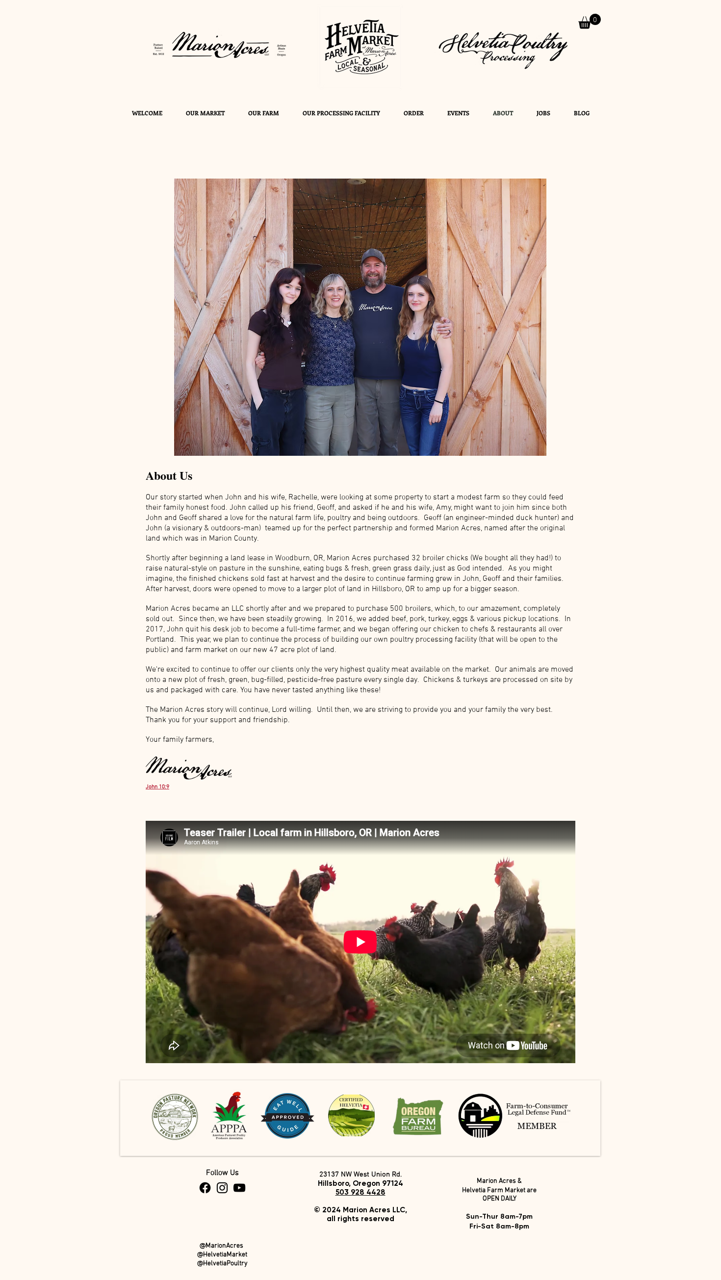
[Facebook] (205, 1187)
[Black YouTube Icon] (239, 1187)
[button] (589, 21)
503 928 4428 (360, 1192)
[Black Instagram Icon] (222, 1187)
